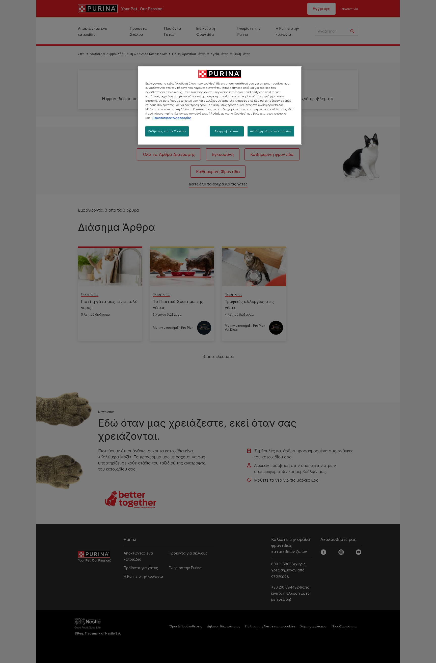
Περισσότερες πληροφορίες (171, 118)
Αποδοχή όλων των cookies (271, 131)
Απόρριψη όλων (226, 131)
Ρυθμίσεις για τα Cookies (167, 131)
